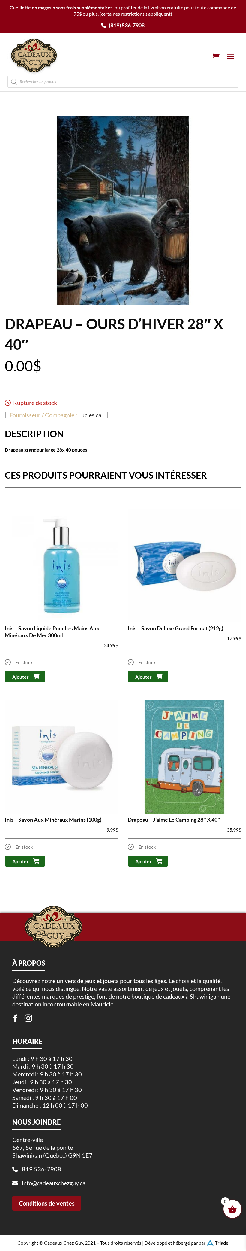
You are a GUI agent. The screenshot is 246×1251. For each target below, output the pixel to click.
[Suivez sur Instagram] (28, 1018)
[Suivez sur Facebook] (15, 1018)
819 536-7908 (41, 1169)
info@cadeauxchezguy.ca (54, 1182)
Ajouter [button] (20, 677)
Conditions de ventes (47, 1203)
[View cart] (216, 56)
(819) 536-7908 (126, 25)
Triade (222, 1243)
